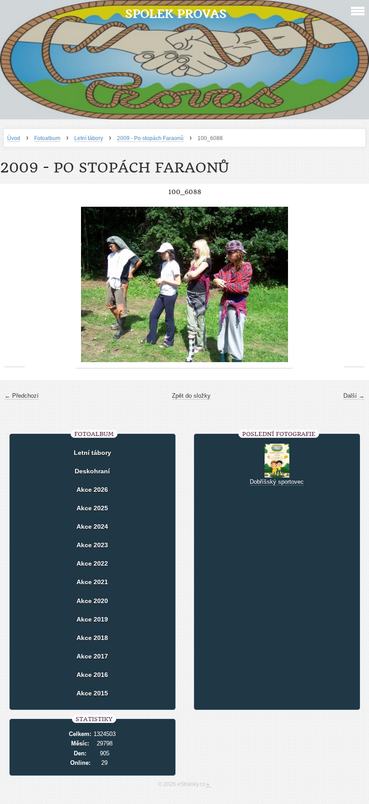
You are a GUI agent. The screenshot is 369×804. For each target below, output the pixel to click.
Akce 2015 (92, 693)
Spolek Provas (175, 14)
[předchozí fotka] (14, 284)
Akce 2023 (92, 545)
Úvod (13, 138)
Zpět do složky (191, 395)
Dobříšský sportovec (277, 481)
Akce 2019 (92, 619)
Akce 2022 (92, 563)
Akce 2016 (92, 674)
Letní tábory (88, 138)
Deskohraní (92, 471)
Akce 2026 (92, 489)
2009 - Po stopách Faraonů (150, 138)
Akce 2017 (92, 656)
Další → (353, 395)
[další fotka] (354, 284)
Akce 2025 (92, 508)
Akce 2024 (92, 526)
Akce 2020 (92, 600)
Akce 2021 (92, 582)
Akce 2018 (92, 637)
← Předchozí (21, 395)
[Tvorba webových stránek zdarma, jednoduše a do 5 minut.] (208, 785)
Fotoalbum (47, 138)
